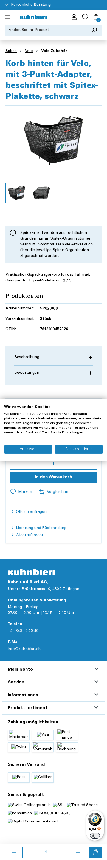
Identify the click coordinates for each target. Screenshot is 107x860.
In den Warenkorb (53, 477)
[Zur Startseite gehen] (33, 17)
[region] (53, 158)
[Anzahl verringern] (14, 852)
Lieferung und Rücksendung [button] (40, 528)
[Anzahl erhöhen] (78, 852)
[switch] (95, 836)
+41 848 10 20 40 (23, 631)
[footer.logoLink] (31, 572)
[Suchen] (94, 30)
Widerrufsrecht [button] (29, 535)
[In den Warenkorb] (95, 852)
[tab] (53, 357)
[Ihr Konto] (74, 17)
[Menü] (7, 17)
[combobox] (46, 30)
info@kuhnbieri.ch (24, 649)
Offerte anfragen (31, 512)
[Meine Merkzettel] (85, 17)
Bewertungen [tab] (26, 373)
